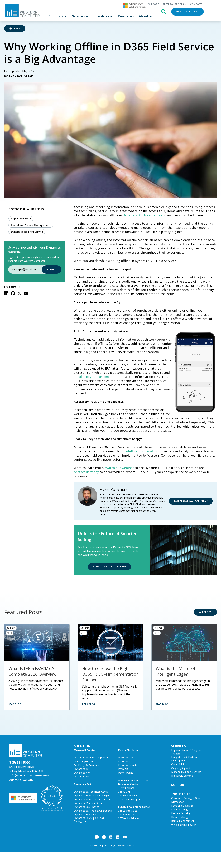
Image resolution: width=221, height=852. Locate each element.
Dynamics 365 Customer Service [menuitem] (92, 799)
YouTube (125, 837)
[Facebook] (13, 293)
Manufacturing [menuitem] (179, 809)
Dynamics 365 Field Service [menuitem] (89, 803)
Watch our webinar (119, 468)
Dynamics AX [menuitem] (81, 769)
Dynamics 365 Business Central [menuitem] (91, 791)
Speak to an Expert (187, 11)
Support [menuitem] (153, 4)
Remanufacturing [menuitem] (180, 813)
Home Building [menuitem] (179, 817)
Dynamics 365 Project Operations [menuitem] (93, 810)
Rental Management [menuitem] (182, 820)
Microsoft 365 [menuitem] (82, 776)
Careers (28, 779)
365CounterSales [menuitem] (127, 810)
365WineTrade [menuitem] (126, 788)
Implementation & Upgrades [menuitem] (187, 750)
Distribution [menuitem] (177, 802)
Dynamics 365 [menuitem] (82, 784)
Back (17, 28)
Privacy (130, 845)
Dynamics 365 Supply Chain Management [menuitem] (89, 819)
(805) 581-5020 (19, 762)
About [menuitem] (144, 16)
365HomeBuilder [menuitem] (127, 795)
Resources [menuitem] (126, 16)
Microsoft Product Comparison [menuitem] (91, 757)
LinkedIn (104, 837)
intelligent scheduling (141, 451)
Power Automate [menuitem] (127, 765)
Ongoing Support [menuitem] (180, 768)
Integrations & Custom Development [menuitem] (184, 759)
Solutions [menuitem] (56, 16)
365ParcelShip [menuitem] (126, 814)
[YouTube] (26, 293)
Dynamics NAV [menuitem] (82, 772)
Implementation (21, 218)
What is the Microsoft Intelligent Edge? (176, 671)
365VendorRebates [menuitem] (129, 818)
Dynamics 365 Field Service (27, 231)
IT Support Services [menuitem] (182, 775)
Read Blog (14, 704)
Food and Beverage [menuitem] (182, 805)
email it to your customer (93, 377)
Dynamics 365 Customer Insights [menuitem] (92, 795)
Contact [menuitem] (196, 4)
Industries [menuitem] (101, 16)
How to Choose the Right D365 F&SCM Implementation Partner (110, 674)
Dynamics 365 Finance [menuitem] (86, 807)
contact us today (86, 472)
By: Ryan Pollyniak (18, 76)
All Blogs (205, 612)
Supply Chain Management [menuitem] (135, 807)
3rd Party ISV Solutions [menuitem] (86, 765)
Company (15, 779)
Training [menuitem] (175, 753)
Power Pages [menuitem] (125, 772)
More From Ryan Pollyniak (190, 501)
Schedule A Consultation (109, 566)
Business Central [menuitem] (128, 784)
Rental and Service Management (30, 225)
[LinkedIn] (6, 293)
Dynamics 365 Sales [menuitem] (85, 814)
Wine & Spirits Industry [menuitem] (183, 824)
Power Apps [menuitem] (125, 761)
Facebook (117, 837)
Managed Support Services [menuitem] (186, 771)
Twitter (111, 837)
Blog (97, 837)
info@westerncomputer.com (29, 775)
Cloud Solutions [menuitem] (180, 764)
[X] (19, 293)
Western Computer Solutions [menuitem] (134, 780)
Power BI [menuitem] (123, 769)
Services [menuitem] (78, 16)
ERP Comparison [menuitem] (83, 761)
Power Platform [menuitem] (128, 750)
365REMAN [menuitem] (124, 791)
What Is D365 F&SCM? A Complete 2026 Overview (32, 671)
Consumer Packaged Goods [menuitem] (187, 798)
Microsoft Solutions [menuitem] (86, 750)
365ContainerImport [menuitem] (129, 799)
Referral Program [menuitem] (175, 4)
